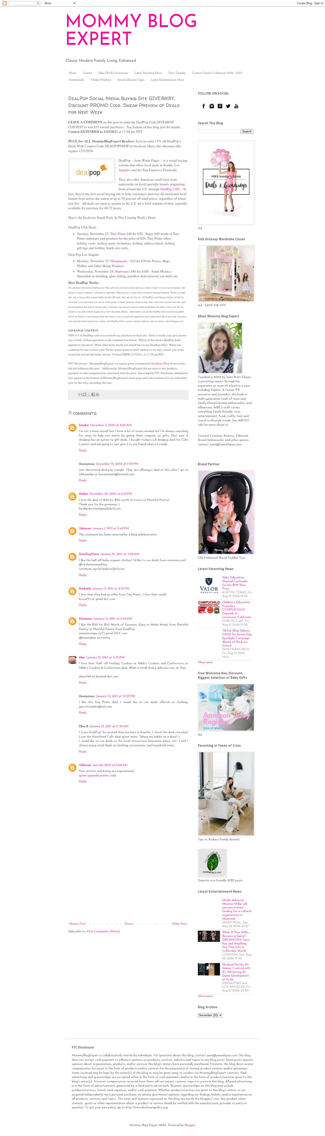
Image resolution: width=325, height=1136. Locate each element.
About (72, 73)
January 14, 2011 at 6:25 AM (113, 618)
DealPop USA (170, 189)
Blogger (190, 1125)
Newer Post (77, 924)
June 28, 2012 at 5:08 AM (110, 765)
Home (129, 924)
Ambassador (76, 79)
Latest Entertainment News (167, 79)
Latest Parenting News (148, 73)
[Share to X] (89, 394)
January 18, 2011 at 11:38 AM (109, 726)
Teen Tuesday (177, 73)
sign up (125, 306)
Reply (83, 450)
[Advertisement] (128, 885)
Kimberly (85, 588)
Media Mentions (101, 79)
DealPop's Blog (160, 363)
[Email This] (80, 394)
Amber (83, 494)
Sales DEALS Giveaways (113, 73)
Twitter (81, 316)
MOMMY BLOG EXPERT (131, 31)
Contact (87, 73)
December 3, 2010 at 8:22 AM (111, 425)
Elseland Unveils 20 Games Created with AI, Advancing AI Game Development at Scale (236, 972)
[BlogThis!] (84, 394)
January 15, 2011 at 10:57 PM (115, 696)
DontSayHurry (89, 554)
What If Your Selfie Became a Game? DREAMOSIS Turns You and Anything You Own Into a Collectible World (236, 942)
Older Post (179, 924)
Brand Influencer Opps (131, 79)
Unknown (85, 528)
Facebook (173, 311)
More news (205, 662)
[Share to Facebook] (93, 394)
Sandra (84, 425)
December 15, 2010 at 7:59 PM (117, 464)
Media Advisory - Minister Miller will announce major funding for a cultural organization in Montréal (236, 910)
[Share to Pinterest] (97, 394)
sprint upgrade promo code (97, 775)
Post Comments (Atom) (103, 931)
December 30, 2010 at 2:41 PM (110, 494)
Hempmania (119, 261)
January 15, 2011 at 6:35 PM (105, 657)
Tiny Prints (118, 233)
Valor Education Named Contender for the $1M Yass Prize (235, 583)
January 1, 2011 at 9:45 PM (110, 528)
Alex (82, 657)
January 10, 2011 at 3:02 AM (119, 554)
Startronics (122, 271)
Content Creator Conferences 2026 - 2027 (217, 73)
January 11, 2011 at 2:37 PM (111, 588)
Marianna (85, 618)
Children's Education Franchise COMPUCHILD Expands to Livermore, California (236, 610)
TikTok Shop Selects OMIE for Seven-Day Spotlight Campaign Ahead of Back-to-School (237, 638)
